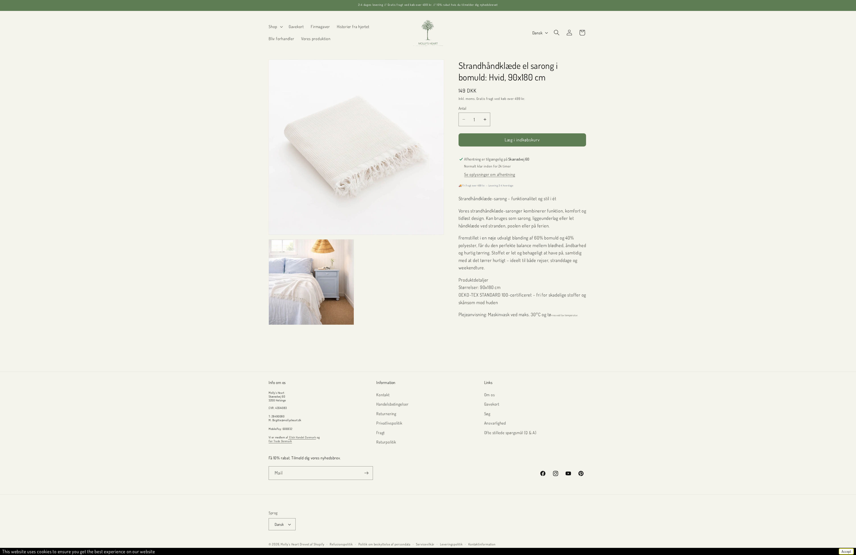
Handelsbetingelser (392, 403)
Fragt (380, 432)
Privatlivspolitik (389, 422)
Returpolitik (386, 441)
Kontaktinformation (482, 544)
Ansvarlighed (495, 422)
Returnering (386, 413)
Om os (489, 394)
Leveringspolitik (451, 544)
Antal (463, 108)
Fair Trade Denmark (280, 441)
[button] (275, 27)
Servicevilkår (425, 544)
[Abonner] (366, 473)
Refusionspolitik (341, 544)
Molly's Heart (290, 544)
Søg (487, 413)
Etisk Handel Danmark (302, 437)
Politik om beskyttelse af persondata (384, 544)
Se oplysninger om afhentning (489, 174)
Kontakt (382, 394)
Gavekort (491, 403)
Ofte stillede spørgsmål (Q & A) (510, 432)
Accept (846, 551)
